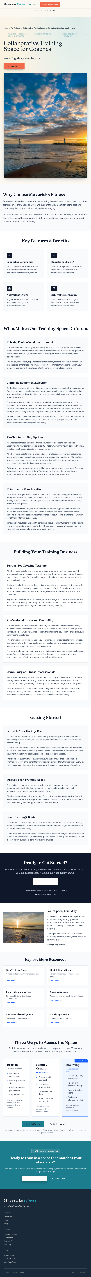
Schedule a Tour (45, 881)
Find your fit (8, 1241)
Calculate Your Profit (34, 1178)
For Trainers (15, 28)
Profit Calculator (57, 1124)
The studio (8, 1217)
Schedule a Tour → (14, 66)
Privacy (6, 1220)
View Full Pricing (33, 1124)
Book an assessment (50, 4)
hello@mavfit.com (11, 1262)
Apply (6, 1223)
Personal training (10, 1234)
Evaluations (8, 1237)
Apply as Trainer (59, 1178)
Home (6, 28)
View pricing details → (57, 944)
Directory (7, 1244)
